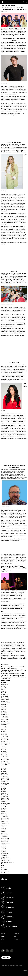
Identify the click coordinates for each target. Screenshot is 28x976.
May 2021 (3, 790)
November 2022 (5, 759)
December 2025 (5, 698)
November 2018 (5, 840)
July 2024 (3, 726)
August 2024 (4, 724)
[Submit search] (26, 662)
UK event (11, 660)
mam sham (3, 658)
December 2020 (5, 798)
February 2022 (4, 774)
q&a (14, 559)
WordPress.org (5, 872)
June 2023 (3, 748)
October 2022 (4, 761)
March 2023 (4, 753)
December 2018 (5, 838)
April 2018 (3, 851)
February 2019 (4, 835)
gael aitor (10, 554)
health (19, 554)
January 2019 (4, 836)
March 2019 (4, 833)
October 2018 (4, 841)
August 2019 (4, 825)
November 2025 (5, 699)
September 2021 (5, 783)
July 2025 (3, 706)
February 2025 (4, 714)
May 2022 (3, 770)
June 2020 (4, 808)
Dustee (15, 657)
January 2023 (4, 756)
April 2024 (3, 731)
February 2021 (4, 795)
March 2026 (4, 693)
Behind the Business (6, 859)
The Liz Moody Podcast (15, 560)
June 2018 (3, 848)
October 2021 (4, 781)
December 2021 (5, 778)
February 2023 (4, 754)
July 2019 (3, 826)
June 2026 (3, 688)
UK (7, 660)
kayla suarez (8, 556)
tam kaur (24, 559)
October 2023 (4, 741)
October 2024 (4, 721)
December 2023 (5, 738)
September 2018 (5, 843)
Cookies (17, 965)
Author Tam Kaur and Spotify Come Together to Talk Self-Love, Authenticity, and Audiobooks (13, 568)
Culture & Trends (5, 860)
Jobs (2, 939)
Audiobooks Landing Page (16, 655)
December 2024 (5, 718)
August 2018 (4, 845)
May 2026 (3, 689)
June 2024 (3, 728)
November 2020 (5, 800)
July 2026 (3, 686)
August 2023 (4, 744)
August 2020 (4, 805)
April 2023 (3, 751)
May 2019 (3, 830)
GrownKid (15, 554)
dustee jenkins (21, 657)
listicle (12, 557)
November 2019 (5, 820)
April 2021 (3, 791)
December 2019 (5, 818)
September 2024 (5, 723)
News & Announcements (7, 862)
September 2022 (5, 763)
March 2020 (4, 813)
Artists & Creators (5, 857)
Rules (2, 864)
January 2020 (4, 816)
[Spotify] (6, 2)
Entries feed (4, 869)
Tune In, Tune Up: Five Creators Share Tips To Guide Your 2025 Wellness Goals (13, 8)
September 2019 (5, 823)
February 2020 (5, 815)
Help (15, 936)
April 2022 (3, 771)
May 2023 (3, 749)
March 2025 (4, 713)
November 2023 (5, 739)
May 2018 (3, 850)
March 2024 (4, 733)
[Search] (23, 2)
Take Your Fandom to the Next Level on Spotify (12, 675)
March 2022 (4, 773)
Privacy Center (7, 965)
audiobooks (6, 655)
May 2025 (3, 709)
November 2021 (5, 780)
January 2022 (4, 776)
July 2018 (3, 846)
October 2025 (4, 701)
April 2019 (3, 831)
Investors (3, 942)
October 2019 (4, 821)
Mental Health (4, 559)
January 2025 (4, 716)
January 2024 (4, 736)
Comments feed (5, 871)
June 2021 (3, 788)
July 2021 (3, 786)
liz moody (17, 557)
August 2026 (4, 684)
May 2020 (3, 810)
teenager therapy (5, 560)
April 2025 (3, 711)
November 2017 (5, 853)
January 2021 (4, 796)
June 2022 (3, 768)
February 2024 (4, 734)
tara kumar (3, 660)
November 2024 (5, 719)
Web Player (16, 939)
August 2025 (4, 704)
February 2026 (4, 694)
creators (6, 554)
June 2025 (3, 708)
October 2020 (4, 801)
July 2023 (3, 746)
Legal (3, 965)
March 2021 (4, 793)
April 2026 (3, 691)
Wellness (10, 563)
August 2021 (4, 785)
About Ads (20, 965)
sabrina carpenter (11, 658)
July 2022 (3, 766)
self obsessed (18, 559)
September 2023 (5, 743)
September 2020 (5, 803)
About (2, 936)
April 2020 (3, 811)
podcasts (10, 559)
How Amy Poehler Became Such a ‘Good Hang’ (12, 673)
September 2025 (5, 703)
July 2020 (3, 806)
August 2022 (4, 764)
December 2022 (5, 758)
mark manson (23, 557)
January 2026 (4, 696)
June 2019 (3, 828)
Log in (2, 867)
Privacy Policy (12, 965)
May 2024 (3, 729)
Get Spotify (7, 957)
